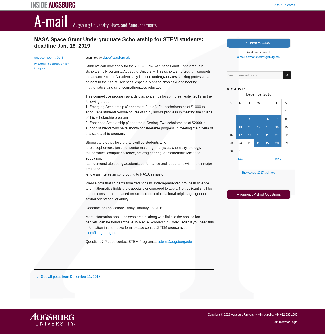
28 (277, 143)
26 (258, 143)
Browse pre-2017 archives (258, 172)
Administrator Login (285, 322)
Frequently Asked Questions (259, 194)
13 (267, 127)
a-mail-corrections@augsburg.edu (258, 57)
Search (290, 5)
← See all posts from (68, 277)
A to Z (278, 5)
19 (258, 135)
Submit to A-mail (258, 43)
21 (277, 135)
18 (249, 135)
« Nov (239, 159)
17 (240, 135)
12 (258, 127)
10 (240, 127)
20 (267, 135)
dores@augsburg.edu (116, 57)
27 (267, 143)
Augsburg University (244, 314)
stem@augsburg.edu (102, 233)
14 (277, 127)
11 (249, 127)
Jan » (277, 159)
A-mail (51, 20)
